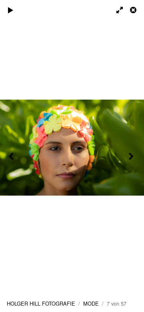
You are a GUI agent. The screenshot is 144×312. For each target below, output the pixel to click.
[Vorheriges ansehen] (12, 156)
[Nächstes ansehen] (132, 156)
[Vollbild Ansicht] (116, 10)
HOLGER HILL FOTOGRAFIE (41, 303)
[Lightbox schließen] (134, 10)
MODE (91, 303)
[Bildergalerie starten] (11, 10)
